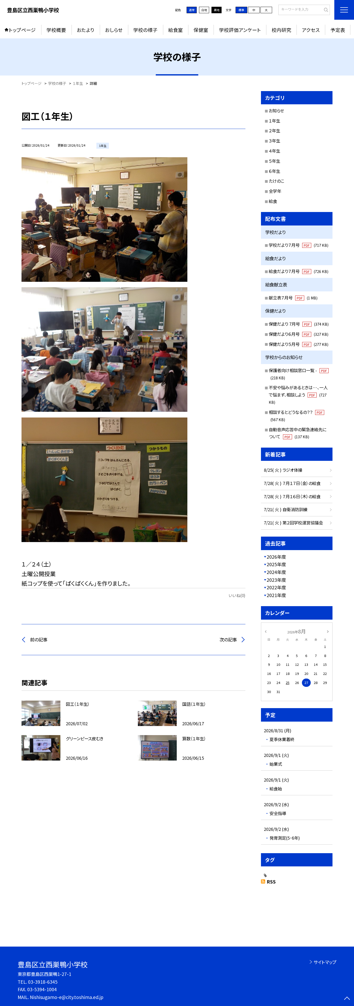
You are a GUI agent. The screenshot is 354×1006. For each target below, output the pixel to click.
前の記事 (38, 639)
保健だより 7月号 (299, 324)
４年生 (274, 151)
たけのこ (276, 181)
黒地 (217, 10)
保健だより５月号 (298, 344)
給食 (273, 201)
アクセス (311, 29)
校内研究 (281, 29)
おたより (85, 29)
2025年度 (276, 564)
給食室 (175, 29)
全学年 (275, 191)
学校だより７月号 (298, 245)
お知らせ (276, 110)
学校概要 (56, 29)
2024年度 (276, 572)
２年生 (274, 130)
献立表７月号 (293, 298)
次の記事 (228, 639)
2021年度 (276, 595)
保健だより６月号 (298, 334)
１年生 (274, 121)
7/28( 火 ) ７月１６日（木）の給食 (292, 496)
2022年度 (276, 587)
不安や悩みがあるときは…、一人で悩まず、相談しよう (298, 394)
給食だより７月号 (298, 271)
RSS (271, 881)
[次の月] (328, 631)
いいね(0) (237, 595)
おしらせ (114, 29)
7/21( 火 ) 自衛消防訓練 (285, 509)
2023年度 (276, 580)
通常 (192, 10)
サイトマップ (325, 962)
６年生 (274, 171)
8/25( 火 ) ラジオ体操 (283, 470)
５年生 (274, 161)
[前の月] (265, 631)
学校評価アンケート (240, 29)
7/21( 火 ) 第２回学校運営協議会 (293, 522)
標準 (241, 10)
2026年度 (276, 556)
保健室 (201, 29)
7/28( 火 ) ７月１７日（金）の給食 (292, 483)
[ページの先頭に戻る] (347, 999)
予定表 (337, 29)
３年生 (274, 141)
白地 (204, 10)
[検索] (325, 9)
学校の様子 (145, 29)
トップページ (22, 29)
